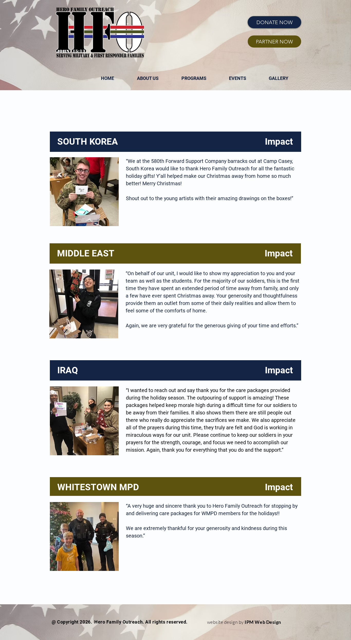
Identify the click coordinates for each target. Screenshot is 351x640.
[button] (194, 78)
